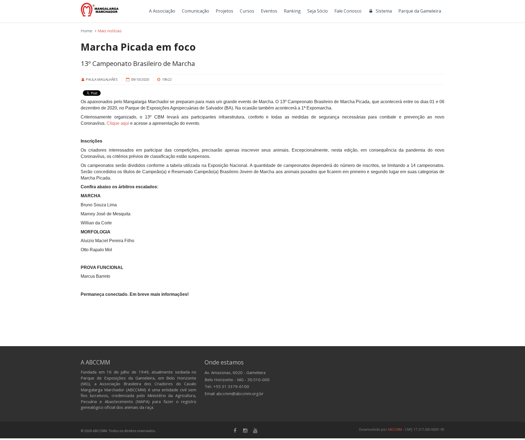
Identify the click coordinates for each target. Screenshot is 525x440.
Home (86, 30)
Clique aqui (118, 123)
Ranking (292, 11)
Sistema (383, 11)
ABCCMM (395, 429)
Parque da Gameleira (419, 11)
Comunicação (195, 11)
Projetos (224, 11)
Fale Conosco (347, 11)
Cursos (247, 11)
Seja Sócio (317, 11)
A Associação (162, 11)
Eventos (269, 11)
